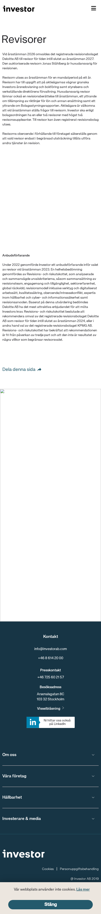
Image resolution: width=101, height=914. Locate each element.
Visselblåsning (48, 708)
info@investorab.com (50, 649)
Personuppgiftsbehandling (79, 869)
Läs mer (83, 890)
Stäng (50, 904)
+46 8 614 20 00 (50, 658)
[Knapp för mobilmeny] (93, 8)
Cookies (48, 869)
